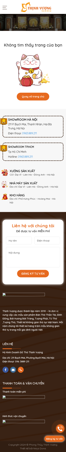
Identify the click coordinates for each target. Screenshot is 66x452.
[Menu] (6, 8)
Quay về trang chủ (33, 96)
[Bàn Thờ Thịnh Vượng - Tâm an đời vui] (36, 6)
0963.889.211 (29, 133)
